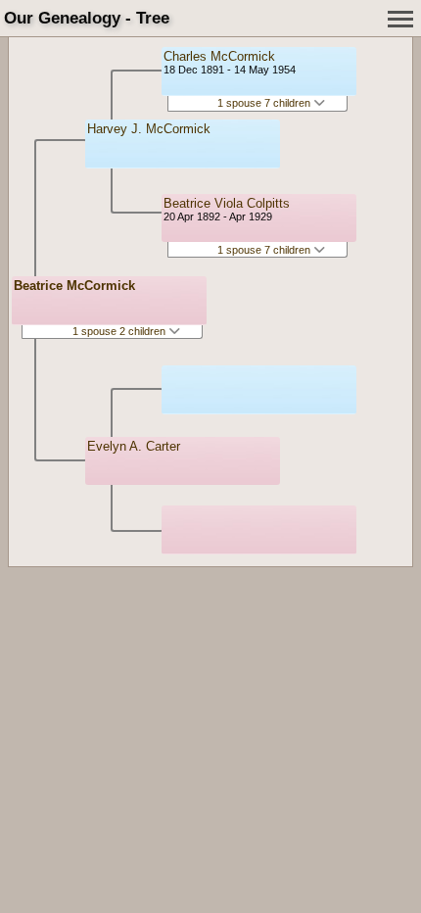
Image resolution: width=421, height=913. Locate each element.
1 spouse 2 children (120, 331)
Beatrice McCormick (74, 285)
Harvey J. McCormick (148, 128)
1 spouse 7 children (265, 103)
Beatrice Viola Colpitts (227, 203)
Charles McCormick (219, 56)
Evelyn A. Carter (133, 446)
